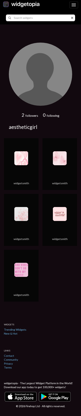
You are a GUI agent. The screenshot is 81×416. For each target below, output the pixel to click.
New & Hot (10, 333)
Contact (9, 355)
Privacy (8, 363)
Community (11, 359)
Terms (8, 367)
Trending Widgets (15, 329)
